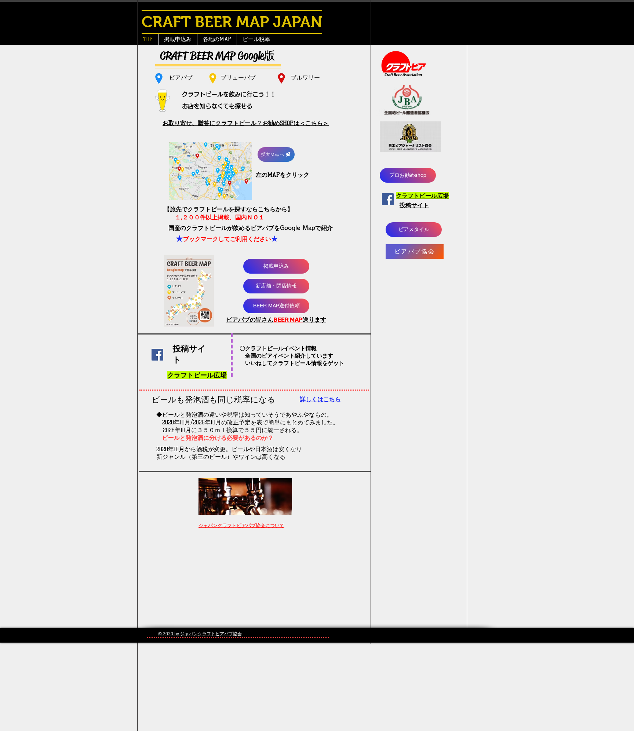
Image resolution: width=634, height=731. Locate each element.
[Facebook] (388, 199)
